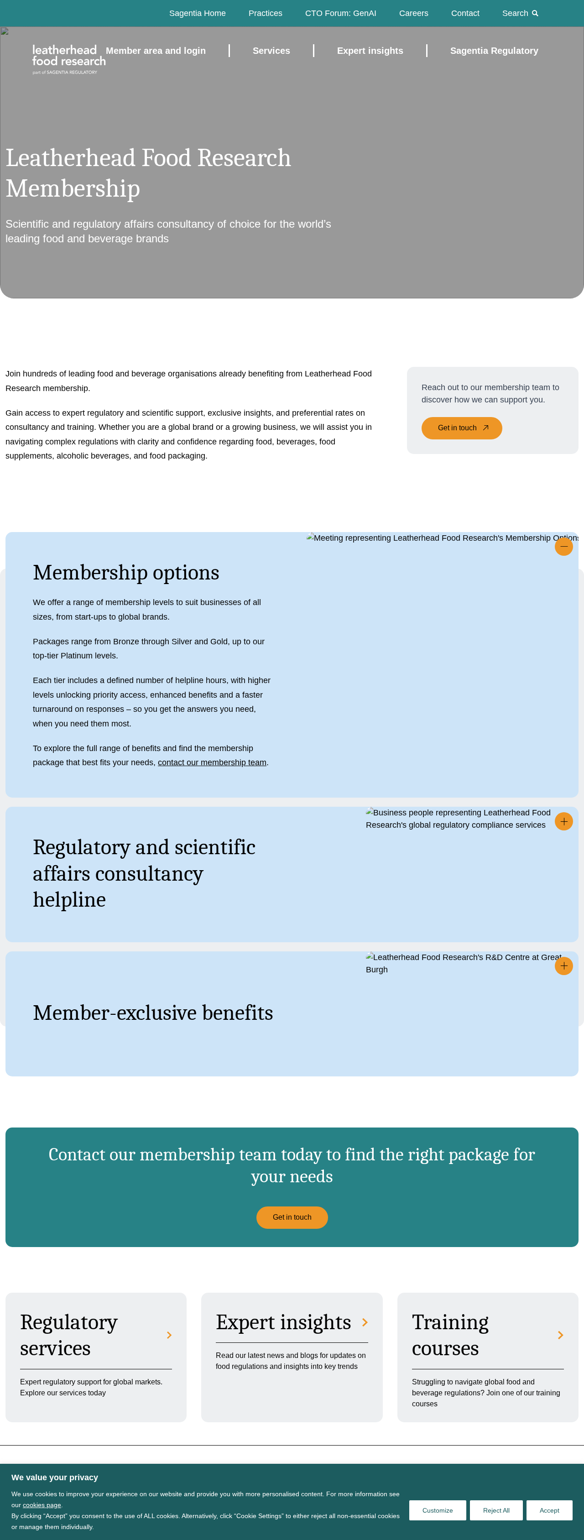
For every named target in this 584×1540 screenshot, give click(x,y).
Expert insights (370, 51)
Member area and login (156, 51)
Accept (549, 1510)
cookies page (42, 1505)
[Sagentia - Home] (53, 50)
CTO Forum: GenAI (340, 13)
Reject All (496, 1510)
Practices (265, 13)
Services (271, 51)
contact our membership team (212, 762)
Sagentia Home (197, 13)
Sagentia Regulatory (494, 51)
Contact (465, 13)
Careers (413, 13)
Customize (437, 1510)
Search (515, 13)
